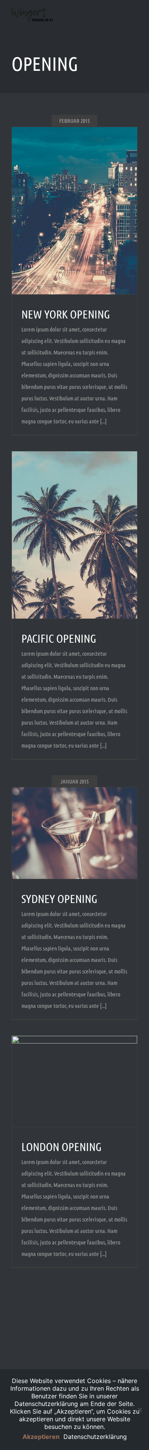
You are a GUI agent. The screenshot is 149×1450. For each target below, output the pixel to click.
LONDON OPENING (61, 1146)
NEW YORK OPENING (65, 314)
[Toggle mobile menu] (134, 23)
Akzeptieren (41, 1436)
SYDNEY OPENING (59, 898)
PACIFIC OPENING (58, 638)
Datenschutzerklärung (95, 1436)
